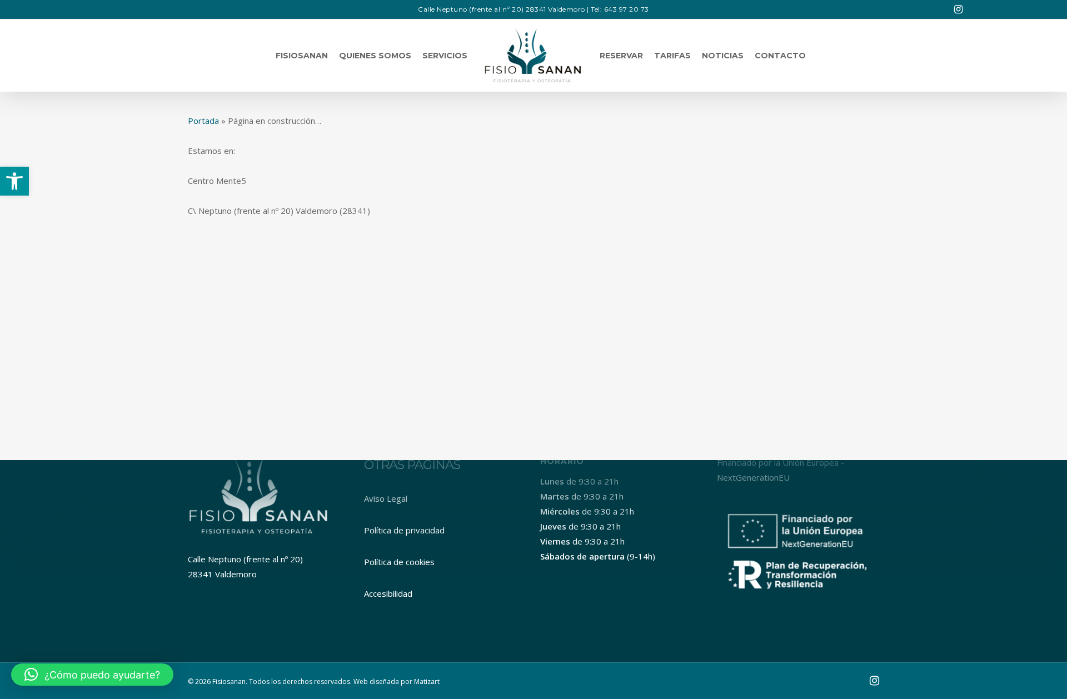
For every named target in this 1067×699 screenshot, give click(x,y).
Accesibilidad (388, 593)
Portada (203, 120)
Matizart (427, 681)
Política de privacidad (404, 530)
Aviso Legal (385, 498)
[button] (14, 181)
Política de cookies (399, 561)
